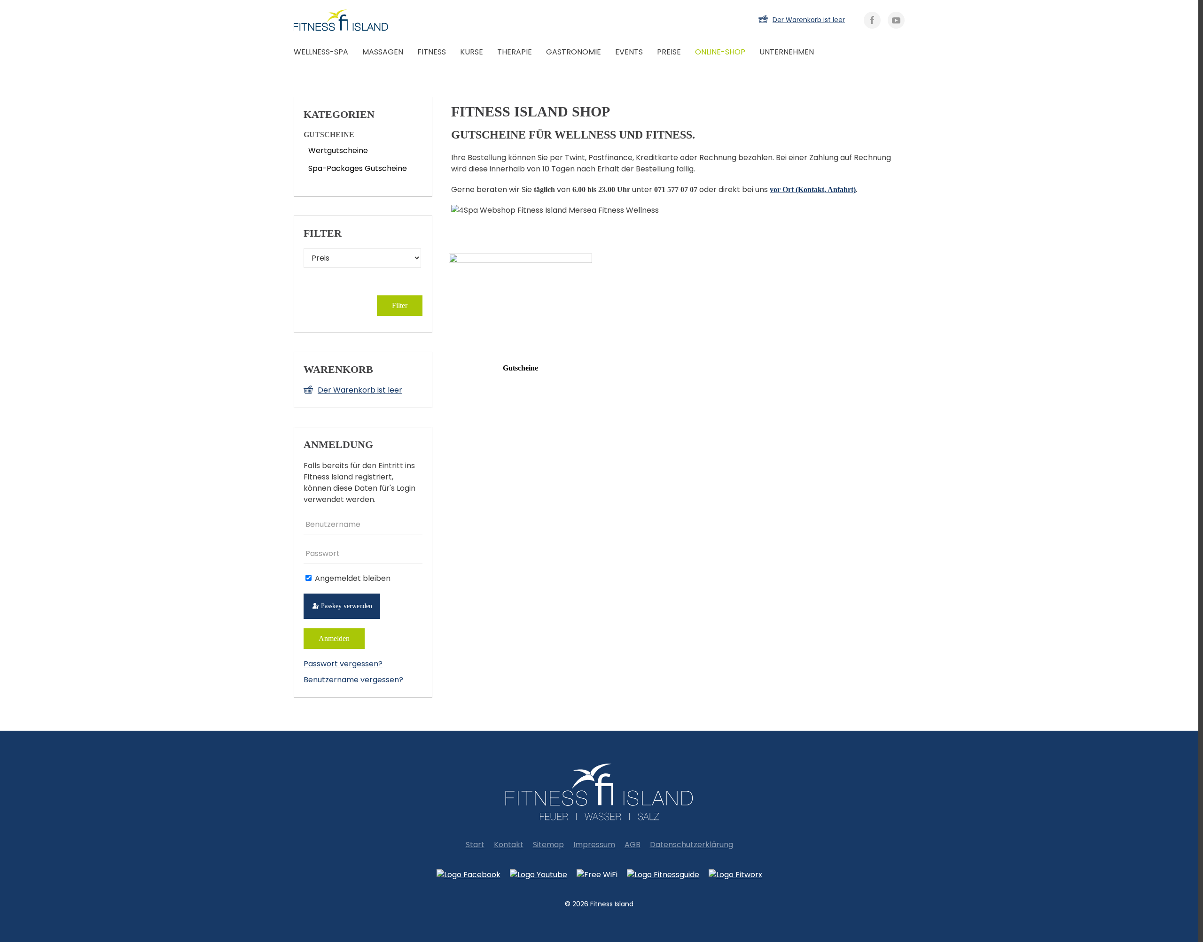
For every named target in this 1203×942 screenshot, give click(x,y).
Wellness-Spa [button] (321, 51)
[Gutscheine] (520, 304)
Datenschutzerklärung (691, 844)
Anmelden (334, 638)
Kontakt (508, 844)
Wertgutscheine (338, 150)
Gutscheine (520, 368)
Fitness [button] (431, 51)
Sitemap (548, 844)
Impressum (594, 844)
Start (475, 844)
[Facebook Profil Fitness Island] (468, 875)
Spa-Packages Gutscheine (357, 168)
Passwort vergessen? (343, 663)
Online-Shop (720, 51)
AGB (633, 844)
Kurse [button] (471, 51)
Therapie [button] (514, 51)
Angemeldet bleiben (352, 578)
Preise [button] (669, 51)
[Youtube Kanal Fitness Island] (538, 875)
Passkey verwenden (345, 606)
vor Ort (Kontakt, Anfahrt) (813, 189)
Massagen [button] (382, 51)
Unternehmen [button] (786, 51)
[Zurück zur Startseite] (350, 20)
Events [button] (629, 51)
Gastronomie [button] (573, 51)
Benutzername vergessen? (353, 679)
